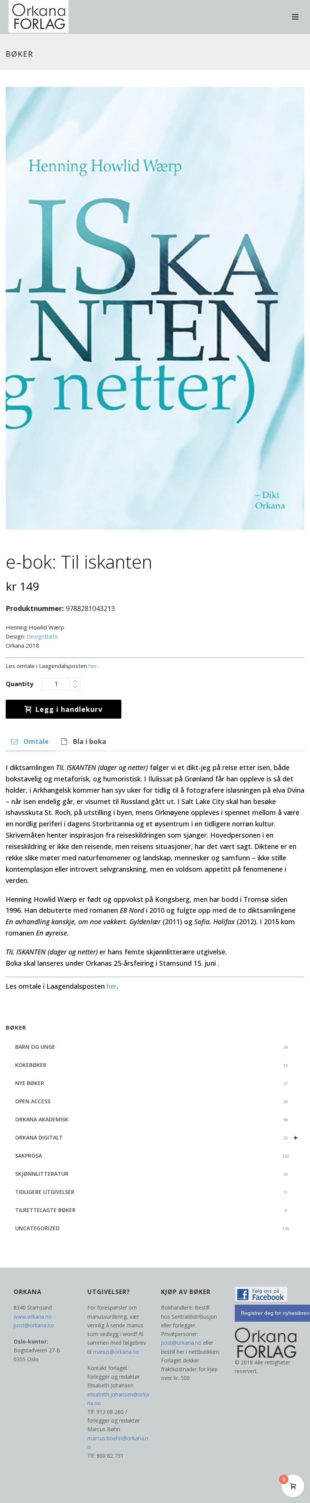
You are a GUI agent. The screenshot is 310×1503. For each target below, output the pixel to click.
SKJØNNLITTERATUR (151, 1173)
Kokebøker (151, 1064)
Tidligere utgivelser (151, 1191)
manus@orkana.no (116, 1351)
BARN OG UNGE (151, 1046)
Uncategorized (152, 1228)
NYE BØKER (151, 1083)
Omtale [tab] (36, 741)
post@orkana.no (34, 1325)
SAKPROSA (152, 1155)
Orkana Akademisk (151, 1119)
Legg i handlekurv (68, 709)
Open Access (151, 1101)
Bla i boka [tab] (89, 741)
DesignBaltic (42, 636)
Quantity (19, 684)
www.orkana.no (33, 1316)
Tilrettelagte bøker (151, 1210)
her (92, 666)
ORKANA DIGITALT (156, 1137)
